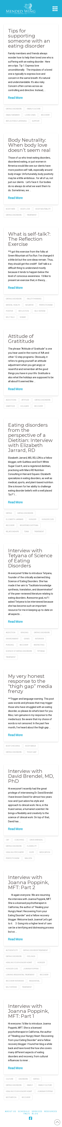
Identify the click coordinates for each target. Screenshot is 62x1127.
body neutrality (42, 209)
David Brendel (36, 840)
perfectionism (46, 305)
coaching (19, 840)
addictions (11, 400)
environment (12, 639)
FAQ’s (27, 1114)
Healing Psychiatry (15, 852)
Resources (50, 1111)
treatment (32, 215)
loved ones (30, 115)
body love (25, 209)
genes (26, 639)
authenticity (12, 950)
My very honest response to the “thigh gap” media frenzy (30, 683)
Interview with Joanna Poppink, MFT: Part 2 (28, 882)
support (35, 121)
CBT (7, 840)
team (26, 531)
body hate (10, 209)
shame (23, 317)
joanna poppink (31, 969)
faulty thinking (34, 299)
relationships (12, 531)
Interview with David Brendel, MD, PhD (31, 776)
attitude (25, 400)
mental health (13, 305)
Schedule (24, 1111)
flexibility (32, 846)
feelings (31, 956)
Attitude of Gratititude (21, 338)
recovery (45, 115)
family (30, 1085)
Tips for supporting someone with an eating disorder (29, 38)
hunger (32, 519)
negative (29, 305)
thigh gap (31, 752)
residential (34, 981)
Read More (15, 97)
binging (24, 632)
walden (28, 858)
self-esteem (39, 311)
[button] (55, 8)
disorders (23, 1079)
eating (9, 513)
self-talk (10, 317)
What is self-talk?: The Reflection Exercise (29, 239)
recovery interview (15, 981)
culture (9, 1079)
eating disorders (14, 109)
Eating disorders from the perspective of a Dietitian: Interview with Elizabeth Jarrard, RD (30, 437)
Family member (12, 115)
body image (30, 746)
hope (31, 852)
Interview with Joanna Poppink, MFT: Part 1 (28, 1011)
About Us (10, 1111)
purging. (10, 645)
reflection (23, 311)
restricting (39, 645)
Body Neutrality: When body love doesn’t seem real (29, 145)
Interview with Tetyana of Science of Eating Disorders (30, 558)
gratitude (10, 406)
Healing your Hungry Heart (19, 962)
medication (44, 852)
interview (39, 639)
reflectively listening (16, 121)
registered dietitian (29, 525)
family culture (33, 109)
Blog (35, 1114)
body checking (13, 746)
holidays (24, 406)
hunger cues (48, 519)
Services (37, 1111)
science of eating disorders (19, 651)
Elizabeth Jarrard (14, 519)
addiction (10, 632)
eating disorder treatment (35, 950)
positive (9, 311)
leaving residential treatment (20, 975)
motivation (11, 1097)
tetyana (41, 651)
